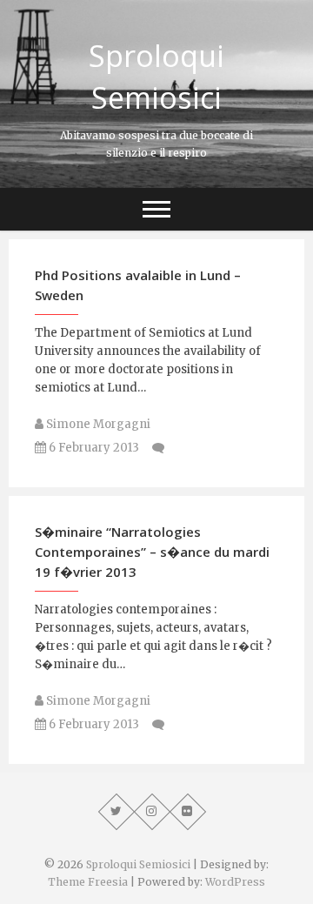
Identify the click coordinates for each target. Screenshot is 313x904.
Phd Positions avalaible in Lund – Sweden (138, 285)
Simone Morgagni (96, 424)
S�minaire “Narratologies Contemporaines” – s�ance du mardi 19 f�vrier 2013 (152, 551)
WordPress (235, 881)
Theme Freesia (88, 881)
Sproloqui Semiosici (156, 76)
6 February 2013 (92, 447)
